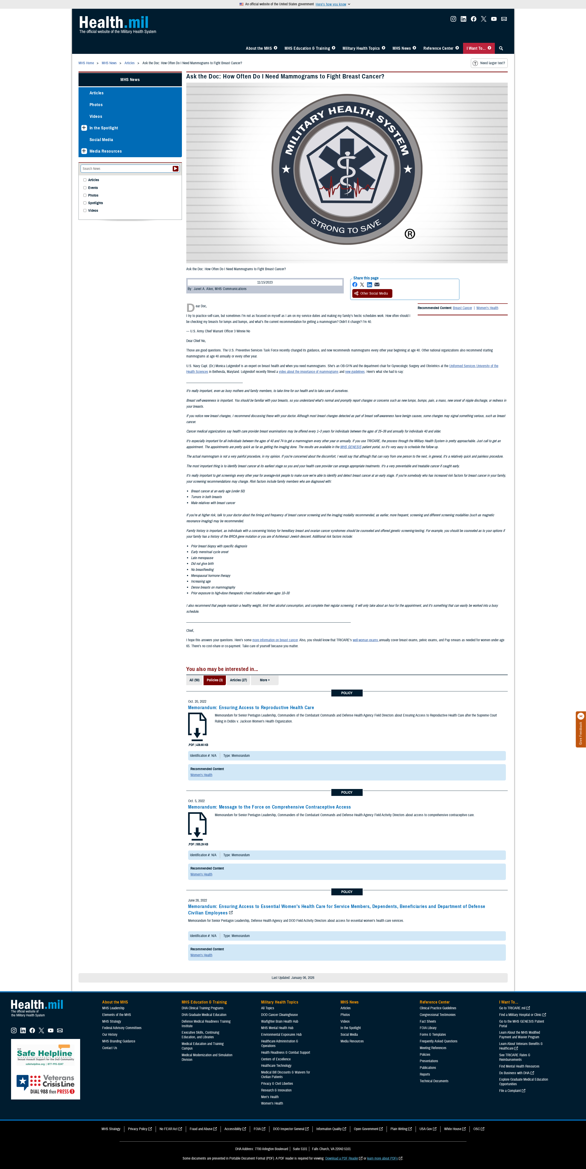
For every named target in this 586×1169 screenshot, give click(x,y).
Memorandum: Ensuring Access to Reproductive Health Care (251, 708)
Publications (428, 1067)
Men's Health (270, 1097)
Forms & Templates (433, 1034)
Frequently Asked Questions (439, 1041)
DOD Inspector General (288, 1129)
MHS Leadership (113, 1008)
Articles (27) (238, 680)
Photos (96, 104)
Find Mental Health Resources (519, 1066)
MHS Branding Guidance (118, 1041)
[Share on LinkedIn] (369, 284)
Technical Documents (434, 1081)
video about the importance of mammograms (308, 371)
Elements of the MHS (116, 1014)
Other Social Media (374, 293)
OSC (476, 1129)
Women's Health (487, 308)
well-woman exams (366, 640)
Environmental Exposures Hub (281, 1034)
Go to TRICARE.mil (512, 1008)
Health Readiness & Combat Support (285, 1052)
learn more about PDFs (382, 1158)
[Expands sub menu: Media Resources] (84, 151)
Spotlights (95, 203)
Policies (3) (215, 680)
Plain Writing (399, 1129)
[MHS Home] (40, 1017)
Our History (109, 1034)
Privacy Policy (137, 1129)
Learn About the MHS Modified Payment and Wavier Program (519, 1034)
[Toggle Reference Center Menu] (457, 48)
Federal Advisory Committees (122, 1028)
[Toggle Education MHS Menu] (333, 48)
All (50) (194, 680)
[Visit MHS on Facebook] (473, 20)
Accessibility (233, 1129)
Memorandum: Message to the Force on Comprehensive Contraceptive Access (269, 807)
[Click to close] (580, 716)
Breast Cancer (462, 308)
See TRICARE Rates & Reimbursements (514, 1057)
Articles (97, 93)
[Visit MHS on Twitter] (484, 20)
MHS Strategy (111, 1021)
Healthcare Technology (276, 1065)
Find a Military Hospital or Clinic (520, 1014)
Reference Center (438, 48)
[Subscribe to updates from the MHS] (504, 20)
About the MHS (259, 48)
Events (93, 188)
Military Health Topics (361, 48)
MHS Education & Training (307, 48)
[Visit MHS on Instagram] (453, 20)
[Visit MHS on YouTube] (494, 20)
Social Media (101, 139)
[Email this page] (376, 284)
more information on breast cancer (275, 640)
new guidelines (355, 371)
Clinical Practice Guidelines (438, 1008)
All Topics (267, 1008)
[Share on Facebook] (354, 284)
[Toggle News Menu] (414, 48)
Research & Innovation (276, 1090)
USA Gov (426, 1129)
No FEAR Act (169, 1129)
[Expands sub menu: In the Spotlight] (84, 128)
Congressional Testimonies (438, 1014)
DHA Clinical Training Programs (203, 1008)
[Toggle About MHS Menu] (275, 48)
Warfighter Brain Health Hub (279, 1021)
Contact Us (109, 1048)
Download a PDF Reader (341, 1158)
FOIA (257, 1129)
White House (452, 1129)
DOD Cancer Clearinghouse (279, 1014)
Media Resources (106, 151)
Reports (425, 1074)
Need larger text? (492, 63)
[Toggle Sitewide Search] (501, 48)
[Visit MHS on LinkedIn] (463, 20)
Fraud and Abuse (201, 1129)
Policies (425, 1054)
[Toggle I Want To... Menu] (489, 48)
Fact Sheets (428, 1021)
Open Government (366, 1129)
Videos (96, 116)
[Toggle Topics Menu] (383, 48)
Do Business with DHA (514, 1073)
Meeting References (433, 1048)
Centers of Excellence (276, 1059)
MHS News (402, 48)
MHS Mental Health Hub (277, 1028)
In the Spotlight (104, 128)
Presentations (429, 1061)
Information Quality (329, 1129)
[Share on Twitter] (362, 284)
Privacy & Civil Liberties (277, 1083)
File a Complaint (510, 1090)
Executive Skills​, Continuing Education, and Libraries (200, 1034)
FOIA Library (428, 1028)
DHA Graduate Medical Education (204, 1014)
